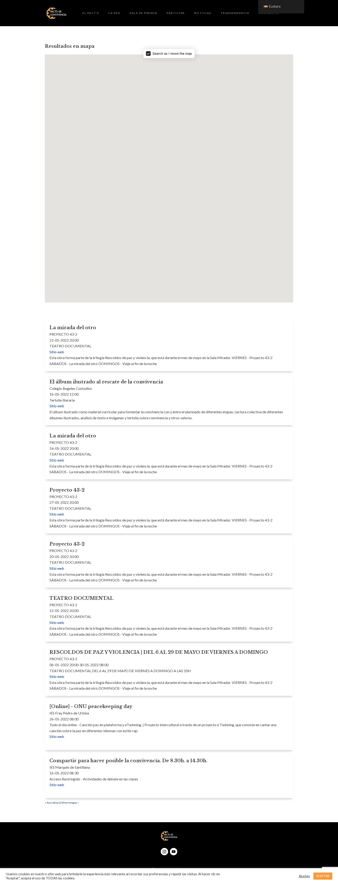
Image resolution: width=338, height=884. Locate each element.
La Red (114, 13)
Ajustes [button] (304, 876)
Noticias (202, 13)
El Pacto (90, 13)
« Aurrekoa (51, 802)
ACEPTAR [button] (322, 876)
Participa (175, 13)
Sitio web (56, 352)
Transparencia (235, 13)
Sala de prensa (143, 13)
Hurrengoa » (71, 802)
